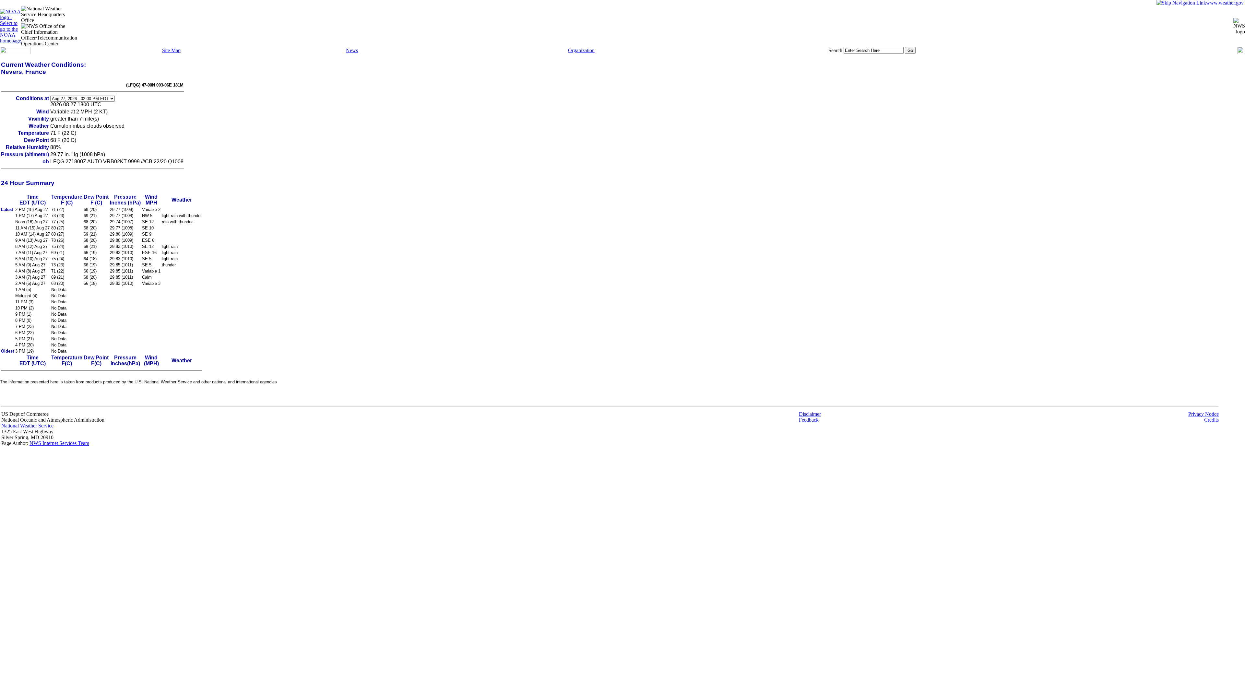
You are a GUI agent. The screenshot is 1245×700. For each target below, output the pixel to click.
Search (835, 50)
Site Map (171, 50)
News (352, 50)
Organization (581, 50)
